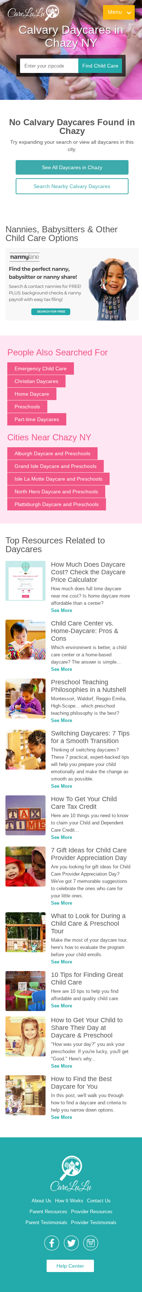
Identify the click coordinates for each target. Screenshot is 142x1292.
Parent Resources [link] (48, 1211)
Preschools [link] (27, 406)
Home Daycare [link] (32, 394)
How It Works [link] (69, 1200)
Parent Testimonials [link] (46, 1222)
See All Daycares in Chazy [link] (72, 167)
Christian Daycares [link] (36, 381)
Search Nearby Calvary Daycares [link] (71, 186)
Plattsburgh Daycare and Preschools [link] (57, 504)
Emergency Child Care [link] (41, 368)
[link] (33, 13)
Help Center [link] (70, 1266)
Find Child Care (100, 66)
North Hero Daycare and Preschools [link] (56, 491)
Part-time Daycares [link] (37, 419)
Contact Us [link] (99, 1200)
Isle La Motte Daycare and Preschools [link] (58, 479)
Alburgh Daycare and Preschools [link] (52, 453)
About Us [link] (41, 1200)
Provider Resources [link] (92, 1211)
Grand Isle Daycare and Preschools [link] (55, 466)
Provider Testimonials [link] (94, 1222)
